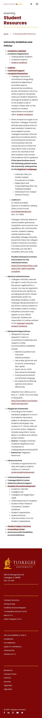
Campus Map (9, 604)
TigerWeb (8, 689)
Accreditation (9, 643)
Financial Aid (9, 650)
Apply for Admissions (12, 646)
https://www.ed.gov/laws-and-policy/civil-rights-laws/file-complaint (24, 268)
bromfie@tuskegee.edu (21, 211)
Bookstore (8, 670)
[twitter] (22, 712)
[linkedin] (9, 712)
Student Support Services (19, 526)
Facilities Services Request (15, 607)
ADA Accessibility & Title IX (15, 635)
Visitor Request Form (12, 619)
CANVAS (7, 678)
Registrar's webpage (27, 169)
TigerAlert (8, 685)
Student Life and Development (21, 486)
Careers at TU (10, 654)
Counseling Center (16, 529)
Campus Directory (11, 600)
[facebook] (4, 712)
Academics (8, 639)
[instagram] (13, 712)
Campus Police (10, 674)
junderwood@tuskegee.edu (22, 472)
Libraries (7, 681)
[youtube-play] (17, 712)
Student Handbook (19, 62)
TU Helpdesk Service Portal (15, 611)
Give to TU (8, 615)
